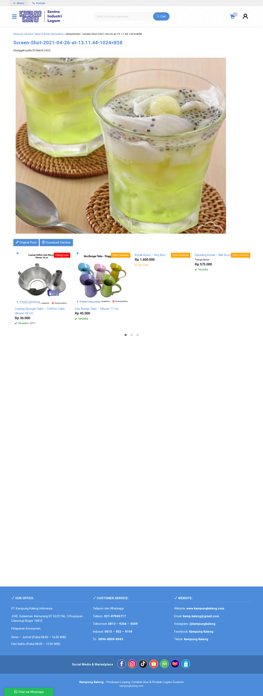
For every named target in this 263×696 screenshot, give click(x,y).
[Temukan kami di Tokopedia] (164, 664)
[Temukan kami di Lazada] (175, 664)
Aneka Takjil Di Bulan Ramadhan (45, 33)
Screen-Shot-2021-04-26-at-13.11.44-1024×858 (67, 43)
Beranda (18, 33)
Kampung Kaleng (196, 639)
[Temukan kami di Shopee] (153, 664)
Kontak (40, 3)
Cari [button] (163, 16)
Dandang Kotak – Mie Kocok (214, 255)
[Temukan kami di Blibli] (185, 664)
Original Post (28, 242)
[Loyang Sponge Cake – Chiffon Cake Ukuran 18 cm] (42, 277)
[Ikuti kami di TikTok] (143, 664)
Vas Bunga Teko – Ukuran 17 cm (97, 309)
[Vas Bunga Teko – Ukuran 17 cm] (102, 277)
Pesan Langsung (29, 301)
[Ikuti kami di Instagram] (132, 664)
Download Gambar (58, 242)
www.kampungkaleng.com (205, 608)
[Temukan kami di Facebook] (121, 664)
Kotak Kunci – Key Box (150, 255)
